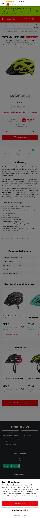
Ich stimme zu (20, 504)
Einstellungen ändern (20, 510)
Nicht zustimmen (20, 515)
